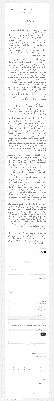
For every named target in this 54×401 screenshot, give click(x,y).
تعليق (11, 292)
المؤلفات (31, 9)
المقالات (36, 9)
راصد (34, 12)
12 (29, 369)
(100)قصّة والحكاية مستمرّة (41, 350)
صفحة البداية (42, 9)
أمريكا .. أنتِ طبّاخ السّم (14, 269)
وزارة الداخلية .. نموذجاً (42, 356)
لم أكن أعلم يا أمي (43, 347)
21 (18, 371)
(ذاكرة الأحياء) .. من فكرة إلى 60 (40, 353)
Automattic (22, 393)
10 (40, 369)
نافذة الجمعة (29, 12)
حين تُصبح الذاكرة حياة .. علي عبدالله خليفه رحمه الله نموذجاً (35, 344)
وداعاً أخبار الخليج (22, 12)
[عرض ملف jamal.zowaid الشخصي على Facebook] (44, 310)
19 (29, 371)
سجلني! (43, 334)
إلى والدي (19, 9)
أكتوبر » (42, 379)
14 (18, 369)
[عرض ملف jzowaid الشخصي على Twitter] (41, 310)
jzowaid (24, 24)
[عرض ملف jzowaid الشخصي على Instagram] (38, 310)
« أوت (45, 379)
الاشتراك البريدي (42, 323)
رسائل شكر (25, 9)
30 (45, 376)
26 (29, 373)
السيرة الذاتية (12, 9)
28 (18, 373)
